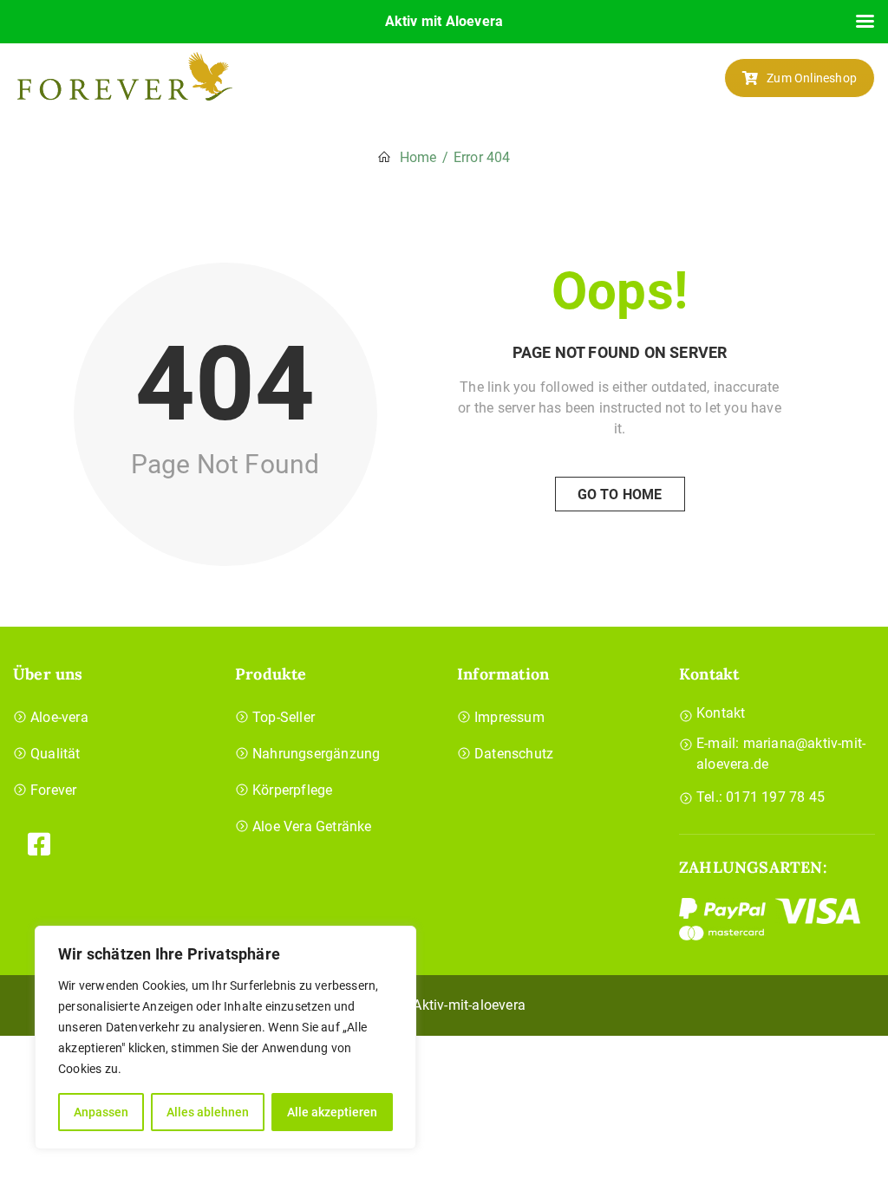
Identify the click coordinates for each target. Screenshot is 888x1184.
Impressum (509, 717)
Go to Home (620, 494)
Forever (53, 790)
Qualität (55, 753)
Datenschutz (513, 753)
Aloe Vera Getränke (312, 826)
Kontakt (720, 713)
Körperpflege (292, 790)
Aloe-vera (59, 717)
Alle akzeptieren (332, 1112)
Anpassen (101, 1112)
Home (418, 157)
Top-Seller (283, 717)
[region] (225, 1037)
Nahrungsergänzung (316, 753)
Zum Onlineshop (812, 78)
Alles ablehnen (207, 1112)
